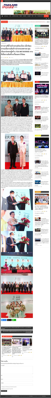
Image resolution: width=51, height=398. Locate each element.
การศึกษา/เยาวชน (15, 15)
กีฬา (32, 15)
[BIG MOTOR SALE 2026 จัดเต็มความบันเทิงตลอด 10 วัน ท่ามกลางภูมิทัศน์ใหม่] (42, 89)
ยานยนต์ (29, 15)
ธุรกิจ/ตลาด (6, 15)
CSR (35, 15)
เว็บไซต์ (2, 383)
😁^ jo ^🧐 (9, 356)
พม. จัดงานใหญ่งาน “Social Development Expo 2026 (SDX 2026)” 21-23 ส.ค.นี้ (40, 151)
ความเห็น (3, 366)
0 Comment (11, 58)
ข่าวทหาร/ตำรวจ (40, 15)
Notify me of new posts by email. (7, 389)
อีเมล (2, 379)
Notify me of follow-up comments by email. (9, 387)
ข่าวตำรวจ (37, 204)
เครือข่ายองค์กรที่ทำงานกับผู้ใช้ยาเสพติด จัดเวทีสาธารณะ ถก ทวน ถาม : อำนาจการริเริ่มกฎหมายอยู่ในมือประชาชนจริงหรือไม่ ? (17, 333)
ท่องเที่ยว (24, 15)
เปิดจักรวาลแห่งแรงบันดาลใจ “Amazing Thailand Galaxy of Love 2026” (45, 75)
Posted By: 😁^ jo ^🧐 (5, 58)
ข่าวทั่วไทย (46, 15)
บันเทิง (21, 15)
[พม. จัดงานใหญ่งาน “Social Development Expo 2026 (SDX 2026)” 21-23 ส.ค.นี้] (42, 143)
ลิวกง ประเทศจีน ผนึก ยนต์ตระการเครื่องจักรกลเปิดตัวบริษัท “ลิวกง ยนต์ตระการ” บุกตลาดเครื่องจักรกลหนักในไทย (16, 329)
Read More (37, 51)
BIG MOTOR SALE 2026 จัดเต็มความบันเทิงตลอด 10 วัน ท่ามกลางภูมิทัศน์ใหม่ (41, 97)
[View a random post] (48, 18)
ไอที (10, 15)
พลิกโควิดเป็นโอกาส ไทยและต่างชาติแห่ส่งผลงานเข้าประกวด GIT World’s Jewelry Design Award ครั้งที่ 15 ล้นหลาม (27, 349)
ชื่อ (1, 376)
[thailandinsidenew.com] (2, 16)
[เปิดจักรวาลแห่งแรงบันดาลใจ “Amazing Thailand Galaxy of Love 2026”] (38, 74)
